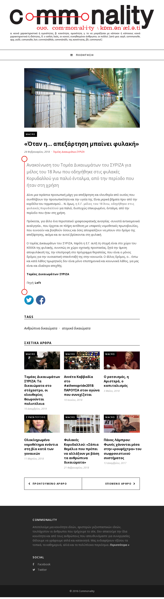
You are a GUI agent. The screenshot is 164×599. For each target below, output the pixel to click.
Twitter (42, 570)
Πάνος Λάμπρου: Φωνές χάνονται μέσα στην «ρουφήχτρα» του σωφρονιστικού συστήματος (122, 449)
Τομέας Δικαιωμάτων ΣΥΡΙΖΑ (68, 152)
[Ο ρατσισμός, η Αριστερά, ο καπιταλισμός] (122, 368)
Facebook (44, 564)
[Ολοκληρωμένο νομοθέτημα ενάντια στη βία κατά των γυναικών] (42, 431)
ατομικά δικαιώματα (76, 328)
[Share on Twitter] (29, 300)
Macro (30, 134)
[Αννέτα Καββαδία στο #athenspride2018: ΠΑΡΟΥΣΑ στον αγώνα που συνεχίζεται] (82, 368)
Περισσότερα (119, 545)
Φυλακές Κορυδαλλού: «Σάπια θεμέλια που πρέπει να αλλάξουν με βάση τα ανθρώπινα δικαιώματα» (81, 451)
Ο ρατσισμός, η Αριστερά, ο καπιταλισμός (116, 381)
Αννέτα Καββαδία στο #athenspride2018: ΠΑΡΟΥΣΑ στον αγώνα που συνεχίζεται (82, 386)
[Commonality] (82, 42)
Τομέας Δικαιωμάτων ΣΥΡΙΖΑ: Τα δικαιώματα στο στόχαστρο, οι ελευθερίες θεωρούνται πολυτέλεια (42, 390)
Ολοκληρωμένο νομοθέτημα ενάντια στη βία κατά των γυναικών (41, 447)
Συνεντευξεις (36, 417)
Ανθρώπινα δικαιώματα (40, 328)
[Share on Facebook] (40, 300)
